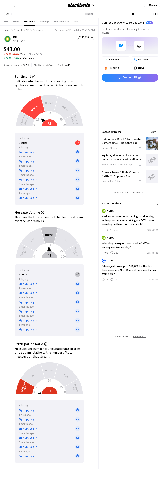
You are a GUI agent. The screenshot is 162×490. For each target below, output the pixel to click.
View (153, 132)
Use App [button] (153, 5)
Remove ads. (139, 192)
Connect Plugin (132, 77)
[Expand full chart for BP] (84, 50)
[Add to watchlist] (92, 37)
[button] (8, 14)
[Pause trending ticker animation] (133, 14)
